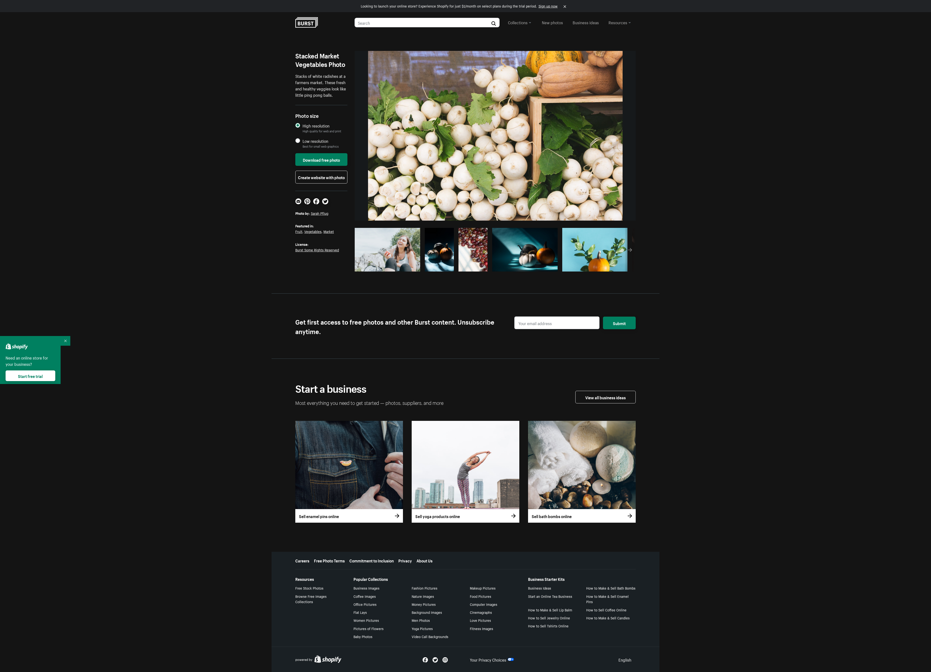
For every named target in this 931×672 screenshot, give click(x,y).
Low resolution (315, 141)
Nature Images (423, 596)
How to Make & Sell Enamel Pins (607, 598)
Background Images (427, 612)
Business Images (366, 588)
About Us (425, 560)
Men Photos (421, 620)
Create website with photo (321, 177)
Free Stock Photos (309, 588)
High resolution (316, 125)
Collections (518, 22)
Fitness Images (481, 628)
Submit (619, 323)
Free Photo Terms (329, 560)
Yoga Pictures (422, 628)
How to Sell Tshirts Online (548, 625)
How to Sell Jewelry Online (549, 617)
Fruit (298, 231)
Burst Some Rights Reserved (317, 249)
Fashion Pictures (424, 588)
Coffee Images (364, 596)
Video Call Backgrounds (430, 636)
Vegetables (312, 231)
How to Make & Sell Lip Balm (550, 609)
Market (328, 231)
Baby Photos (362, 636)
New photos (552, 22)
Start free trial (30, 376)
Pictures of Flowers (368, 628)
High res (387, 266)
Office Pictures (365, 604)
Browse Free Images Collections (311, 598)
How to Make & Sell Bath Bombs (610, 588)
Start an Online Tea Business (550, 596)
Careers (302, 560)
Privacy (405, 560)
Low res (405, 266)
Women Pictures (366, 620)
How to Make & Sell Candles (608, 617)
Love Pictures (480, 620)
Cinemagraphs (481, 612)
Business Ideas (539, 588)
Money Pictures (424, 604)
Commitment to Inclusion (371, 560)
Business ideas (586, 22)
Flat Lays (360, 612)
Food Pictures (480, 596)
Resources (618, 22)
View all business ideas (605, 397)
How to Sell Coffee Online (606, 609)
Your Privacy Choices (488, 659)
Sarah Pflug (319, 213)
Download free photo (321, 159)
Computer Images (483, 604)
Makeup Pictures (483, 588)
